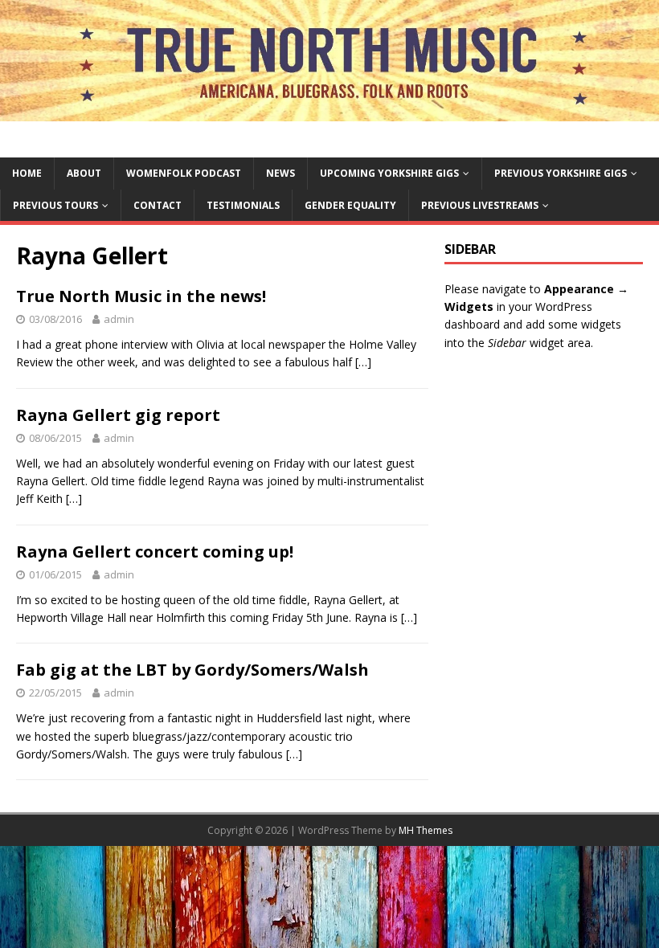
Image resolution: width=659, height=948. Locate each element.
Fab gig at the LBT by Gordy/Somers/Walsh (192, 669)
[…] (363, 362)
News (280, 173)
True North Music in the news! (141, 296)
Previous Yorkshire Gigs (560, 173)
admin (119, 319)
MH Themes (425, 830)
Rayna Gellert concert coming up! (154, 551)
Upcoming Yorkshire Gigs (389, 173)
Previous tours (55, 205)
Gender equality (350, 205)
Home (27, 173)
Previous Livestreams (479, 205)
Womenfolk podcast (183, 173)
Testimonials (243, 205)
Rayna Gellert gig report (118, 415)
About (84, 173)
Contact (157, 205)
